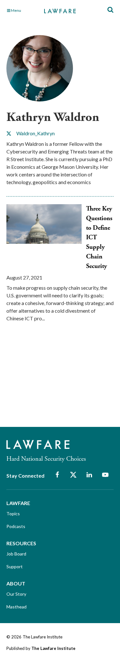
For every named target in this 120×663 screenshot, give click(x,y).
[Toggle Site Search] (110, 10)
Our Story (16, 594)
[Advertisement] (54, 380)
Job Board (16, 553)
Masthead (16, 606)
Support (14, 566)
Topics (13, 513)
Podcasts (15, 526)
